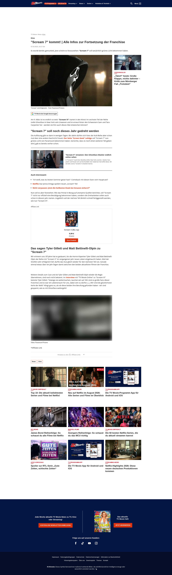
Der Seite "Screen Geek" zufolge (78, 138)
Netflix (36, 184)
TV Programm (49, 3)
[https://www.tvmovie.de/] (37, 3)
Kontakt (105, 560)
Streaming (71, 3)
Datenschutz (80, 557)
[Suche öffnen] (131, 4)
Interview (70, 277)
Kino (43, 34)
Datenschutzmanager (92, 557)
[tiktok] (82, 543)
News (81, 3)
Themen (99, 560)
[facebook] (75, 543)
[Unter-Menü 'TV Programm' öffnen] (55, 3)
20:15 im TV (62, 3)
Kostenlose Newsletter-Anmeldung (55, 525)
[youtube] (89, 543)
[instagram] (96, 543)
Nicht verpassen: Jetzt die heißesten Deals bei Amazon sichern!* (61, 188)
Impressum (55, 557)
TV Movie (34, 34)
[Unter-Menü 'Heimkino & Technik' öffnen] (110, 3)
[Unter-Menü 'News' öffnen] (84, 3)
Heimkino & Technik (102, 3)
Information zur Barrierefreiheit (110, 557)
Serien (89, 3)
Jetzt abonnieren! (122, 525)
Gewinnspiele (90, 560)
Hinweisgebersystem (70, 560)
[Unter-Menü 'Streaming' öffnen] (76, 3)
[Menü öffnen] (140, 4)
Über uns (82, 560)
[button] (71, 354)
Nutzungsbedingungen (67, 557)
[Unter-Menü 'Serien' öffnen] (92, 3)
